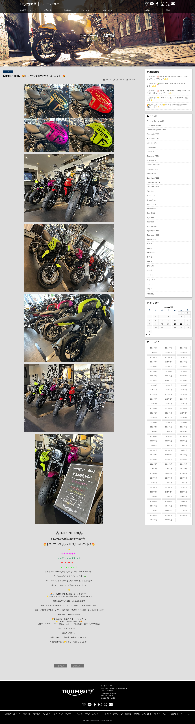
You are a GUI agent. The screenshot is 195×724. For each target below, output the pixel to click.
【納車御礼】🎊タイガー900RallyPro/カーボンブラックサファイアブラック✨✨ (168, 77)
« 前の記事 (60, 666)
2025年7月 (168, 367)
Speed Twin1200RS (154, 182)
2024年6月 (183, 385)
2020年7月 (168, 459)
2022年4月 (168, 427)
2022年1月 (168, 432)
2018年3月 (183, 501)
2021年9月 (183, 436)
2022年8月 (153, 422)
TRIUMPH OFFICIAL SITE (147, 4)
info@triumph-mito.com (108, 693)
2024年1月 (168, 394)
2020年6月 (183, 459)
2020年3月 (183, 464)
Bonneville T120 (153, 138)
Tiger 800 (151, 217)
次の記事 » (77, 666)
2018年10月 (168, 492)
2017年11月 (153, 511)
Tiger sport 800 (153, 235)
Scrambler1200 (152, 160)
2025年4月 (168, 371)
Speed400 (151, 191)
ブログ (122, 80)
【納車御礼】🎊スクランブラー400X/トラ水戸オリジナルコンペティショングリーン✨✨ (168, 91)
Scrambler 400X (153, 156)
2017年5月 (153, 520)
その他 (149, 270)
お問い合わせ (146, 714)
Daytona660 (151, 147)
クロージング (107, 10)
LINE (152, 4)
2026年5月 (153, 353)
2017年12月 (183, 506)
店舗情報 (147, 10)
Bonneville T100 (153, 134)
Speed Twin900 (153, 187)
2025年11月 (153, 362)
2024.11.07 (132, 80)
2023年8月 (153, 404)
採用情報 (167, 10)
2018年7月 (168, 497)
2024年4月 (168, 390)
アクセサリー (87, 10)
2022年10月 (168, 418)
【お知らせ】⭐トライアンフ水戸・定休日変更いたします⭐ (168, 99)
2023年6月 (183, 404)
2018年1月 (168, 506)
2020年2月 (153, 469)
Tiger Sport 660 (153, 230)
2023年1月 (168, 413)
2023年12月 (183, 394)
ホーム (187, 714)
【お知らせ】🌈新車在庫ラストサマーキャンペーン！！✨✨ (166, 84)
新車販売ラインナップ (12, 714)
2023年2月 (153, 413)
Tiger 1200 (151, 213)
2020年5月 (153, 464)
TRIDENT (109, 80)
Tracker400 (151, 239)
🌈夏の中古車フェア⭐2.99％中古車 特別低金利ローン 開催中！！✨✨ (168, 106)
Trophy (149, 248)
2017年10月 (168, 511)
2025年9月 (183, 362)
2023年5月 (153, 408)
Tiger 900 (150, 222)
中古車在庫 (68, 10)
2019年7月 (168, 478)
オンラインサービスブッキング (112, 714)
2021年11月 (153, 436)
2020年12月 (183, 450)
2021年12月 (183, 432)
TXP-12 (149, 257)
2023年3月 (183, 408)
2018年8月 (153, 497)
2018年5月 (153, 501)
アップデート (127, 10)
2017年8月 (153, 515)
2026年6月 (183, 348)
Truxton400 (151, 252)
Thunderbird (152, 209)
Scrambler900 (152, 169)
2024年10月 (168, 380)
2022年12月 (183, 413)
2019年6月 (183, 478)
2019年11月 (153, 473)
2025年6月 (183, 367)
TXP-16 (149, 261)
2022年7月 (168, 422)
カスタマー (96, 714)
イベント (150, 275)
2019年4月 (168, 483)
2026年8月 (153, 348)
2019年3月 (183, 483)
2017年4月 (168, 520)
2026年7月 (168, 348)
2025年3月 (183, 371)
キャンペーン (152, 280)
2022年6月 (183, 422)
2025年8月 (153, 367)
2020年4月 (168, 464)
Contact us (173, 4)
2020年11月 (153, 455)
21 (175, 324)
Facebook (157, 4)
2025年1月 (168, 376)
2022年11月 (153, 418)
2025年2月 (153, 376)
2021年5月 (153, 445)
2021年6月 (183, 441)
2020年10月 (168, 455)
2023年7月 (168, 404)
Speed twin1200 (153, 178)
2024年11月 (153, 380)
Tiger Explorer (152, 226)
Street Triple (151, 200)
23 (187, 324)
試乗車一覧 (48, 10)
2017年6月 (183, 515)
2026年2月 (153, 357)
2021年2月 (153, 450)
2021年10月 (168, 436)
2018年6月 (183, 497)
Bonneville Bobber (154, 125)
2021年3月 (183, 445)
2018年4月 (168, 501)
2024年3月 (183, 390)
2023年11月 (153, 399)
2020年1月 (168, 469)
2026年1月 (168, 357)
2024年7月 (168, 385)
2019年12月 (183, 469)
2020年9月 (183, 455)
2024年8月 (153, 385)
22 (181, 324)
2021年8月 (153, 441)
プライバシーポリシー (161, 714)
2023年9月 (183, 399)
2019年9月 (183, 473)
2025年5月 (153, 371)
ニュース (150, 284)
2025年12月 (183, 357)
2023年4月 (168, 408)
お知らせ (115, 80)
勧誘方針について (177, 714)
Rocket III (150, 152)
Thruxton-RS (152, 204)
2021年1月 (168, 450)
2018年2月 (153, 506)
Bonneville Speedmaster (156, 130)
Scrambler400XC (153, 165)
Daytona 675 (152, 143)
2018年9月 (183, 492)
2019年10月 (168, 473)
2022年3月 (183, 427)
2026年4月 (168, 353)
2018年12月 (183, 487)
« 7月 (148, 334)
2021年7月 (168, 441)
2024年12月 (183, 376)
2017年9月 (183, 511)
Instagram (162, 4)
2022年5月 (153, 427)
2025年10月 (168, 362)
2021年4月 (168, 445)
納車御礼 (150, 294)
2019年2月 (153, 487)
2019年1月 (168, 487)
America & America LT (155, 121)
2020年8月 (153, 459)
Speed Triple (151, 173)
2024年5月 (153, 390)
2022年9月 (183, 418)
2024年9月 (183, 380)
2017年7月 (168, 515)
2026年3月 (183, 353)
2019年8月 (153, 478)
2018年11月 (153, 492)
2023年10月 (168, 399)
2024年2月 (153, 394)
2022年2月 (153, 432)
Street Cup (151, 195)
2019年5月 (153, 483)
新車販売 (28, 10)
